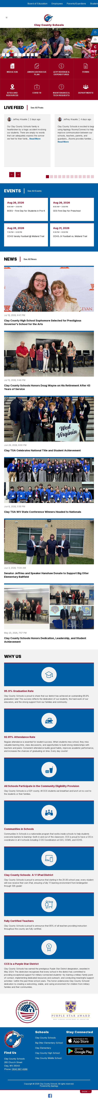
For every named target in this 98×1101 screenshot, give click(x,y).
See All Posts (37, 107)
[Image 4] (15, 54)
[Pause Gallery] (93, 55)
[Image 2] (7, 54)
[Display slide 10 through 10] (84, 176)
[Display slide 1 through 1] (47, 176)
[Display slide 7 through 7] (72, 176)
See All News (30, 259)
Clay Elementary (43, 1048)
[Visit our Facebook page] (50, 1096)
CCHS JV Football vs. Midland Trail (70, 236)
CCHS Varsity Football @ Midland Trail (26, 236)
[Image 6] (24, 54)
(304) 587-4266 (19, 1069)
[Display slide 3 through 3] (55, 176)
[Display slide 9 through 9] (80, 176)
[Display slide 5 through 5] (63, 176)
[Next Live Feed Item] (18, 174)
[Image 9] (36, 54)
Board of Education (37, 3)
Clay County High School (47, 1053)
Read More (34, 138)
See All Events (34, 191)
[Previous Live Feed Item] (11, 174)
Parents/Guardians (76, 3)
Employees (57, 3)
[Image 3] (11, 54)
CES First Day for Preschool (67, 211)
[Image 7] (28, 54)
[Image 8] (32, 54)
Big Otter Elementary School (49, 1043)
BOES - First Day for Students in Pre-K (26, 211)
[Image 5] (19, 54)
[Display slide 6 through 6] (67, 176)
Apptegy (54, 1086)
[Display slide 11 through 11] (88, 176)
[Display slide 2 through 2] (51, 176)
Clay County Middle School (48, 1058)
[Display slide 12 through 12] (92, 176)
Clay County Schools (45, 1037)
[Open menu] (6, 17)
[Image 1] (3, 54)
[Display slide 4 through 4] (59, 176)
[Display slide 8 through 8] (76, 176)
